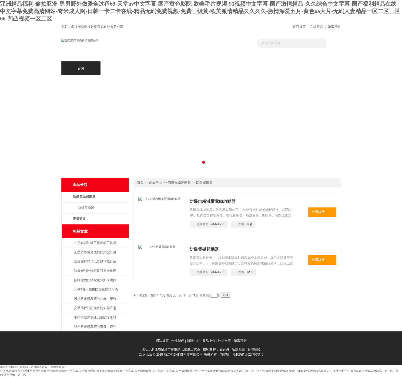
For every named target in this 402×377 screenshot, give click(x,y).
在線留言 (316, 27)
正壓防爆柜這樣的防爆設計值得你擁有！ (95, 254)
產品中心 (120, 68)
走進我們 (159, 68)
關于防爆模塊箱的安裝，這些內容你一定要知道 (95, 329)
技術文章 (237, 68)
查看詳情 (318, 212)
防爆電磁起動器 (179, 182)
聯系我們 (334, 27)
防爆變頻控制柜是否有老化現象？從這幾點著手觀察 (95, 273)
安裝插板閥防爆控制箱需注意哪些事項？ (95, 310)
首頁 (81, 68)
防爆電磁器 (86, 208)
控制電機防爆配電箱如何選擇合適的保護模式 (95, 282)
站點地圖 (238, 349)
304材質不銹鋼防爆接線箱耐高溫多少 (96, 292)
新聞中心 (198, 68)
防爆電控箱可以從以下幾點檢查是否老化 (95, 264)
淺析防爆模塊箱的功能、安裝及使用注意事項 (95, 301)
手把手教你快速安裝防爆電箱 (95, 317)
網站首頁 (162, 341)
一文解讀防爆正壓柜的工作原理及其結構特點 (95, 245)
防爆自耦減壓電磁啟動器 (213, 201)
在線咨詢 (276, 68)
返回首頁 (299, 27)
